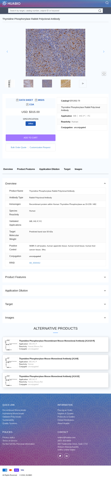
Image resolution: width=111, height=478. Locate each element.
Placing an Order (65, 410)
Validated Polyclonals (11, 417)
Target (67, 169)
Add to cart (30, 137)
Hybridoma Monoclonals (13, 413)
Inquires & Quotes (66, 413)
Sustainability (8, 420)
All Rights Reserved (9, 475)
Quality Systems (9, 423)
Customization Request (40, 147)
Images (78, 169)
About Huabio (63, 423)
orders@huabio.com (67, 437)
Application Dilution (49, 169)
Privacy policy (8, 437)
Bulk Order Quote (18, 147)
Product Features (26, 169)
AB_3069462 (34, 263)
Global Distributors (66, 420)
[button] (7, 52)
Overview (8, 169)
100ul (30, 124)
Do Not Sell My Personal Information (18, 444)
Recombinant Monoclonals (14, 410)
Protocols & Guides (66, 417)
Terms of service (9, 440)
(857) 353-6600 (64, 440)
